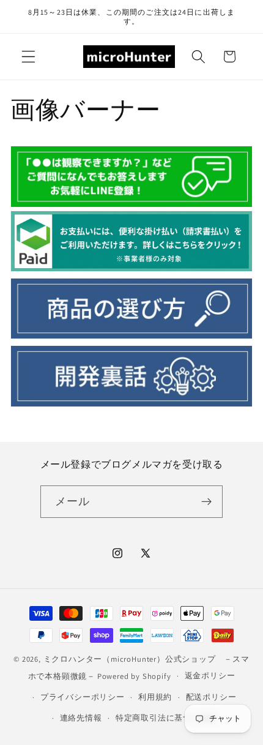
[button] (28, 56)
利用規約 (155, 697)
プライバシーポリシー (82, 697)
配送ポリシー (211, 697)
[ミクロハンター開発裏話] (131, 404)
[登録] (207, 502)
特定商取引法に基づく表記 (166, 718)
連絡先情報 (81, 718)
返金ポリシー (210, 675)
